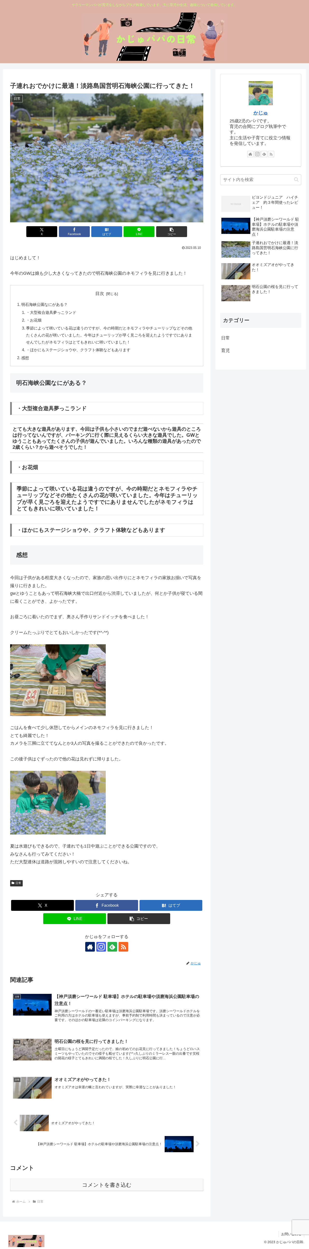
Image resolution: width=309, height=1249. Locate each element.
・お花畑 (34, 320)
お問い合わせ (291, 1234)
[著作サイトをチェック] (90, 947)
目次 (99, 293)
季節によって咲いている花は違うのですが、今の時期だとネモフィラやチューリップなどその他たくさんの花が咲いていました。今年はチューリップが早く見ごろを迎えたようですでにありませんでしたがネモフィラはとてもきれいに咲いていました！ (109, 335)
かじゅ (260, 112)
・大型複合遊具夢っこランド (51, 312)
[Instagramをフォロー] (101, 947)
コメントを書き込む (107, 1185)
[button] (171, 231)
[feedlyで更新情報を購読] (112, 947)
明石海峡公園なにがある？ (44, 304)
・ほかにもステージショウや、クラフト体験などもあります (78, 350)
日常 (18, 883)
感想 (25, 358)
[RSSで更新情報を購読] (123, 947)
